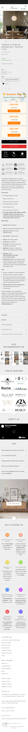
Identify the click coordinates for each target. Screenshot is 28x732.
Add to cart (14, 141)
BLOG (3, 671)
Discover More (14, 503)
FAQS (3, 655)
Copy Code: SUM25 (14, 123)
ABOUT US (4, 663)
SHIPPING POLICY (6, 645)
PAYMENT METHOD (6, 653)
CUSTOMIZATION (6, 666)
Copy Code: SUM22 (14, 111)
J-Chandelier (6, 51)
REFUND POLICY (6, 648)
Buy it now (14, 146)
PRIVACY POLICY (6, 681)
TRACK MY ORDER (6, 643)
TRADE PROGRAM (6, 668)
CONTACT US (5, 673)
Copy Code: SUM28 (14, 135)
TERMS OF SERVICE (7, 684)
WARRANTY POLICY (7, 650)
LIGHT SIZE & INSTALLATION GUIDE (11, 640)
